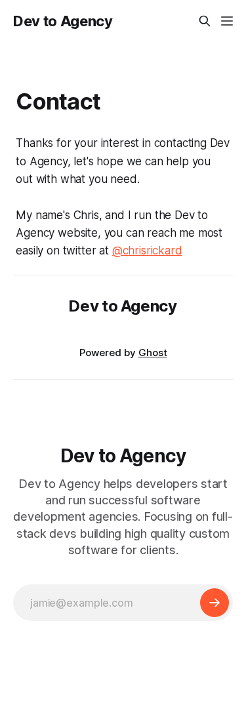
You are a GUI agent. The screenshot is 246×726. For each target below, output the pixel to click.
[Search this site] (204, 20)
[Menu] (226, 20)
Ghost (152, 352)
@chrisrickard (147, 250)
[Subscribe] (214, 602)
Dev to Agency (63, 21)
